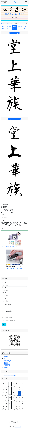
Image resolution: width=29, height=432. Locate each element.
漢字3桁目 (5, 293)
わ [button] (6, 412)
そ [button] (3, 393)
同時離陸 (20, 27)
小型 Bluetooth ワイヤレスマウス (15, 269)
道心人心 (3, 27)
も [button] (22, 402)
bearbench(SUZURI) (9, 375)
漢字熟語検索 (7, 360)
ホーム (2, 23)
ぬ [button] (6, 398)
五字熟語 (6, 367)
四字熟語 (4, 2)
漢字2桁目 (5, 287)
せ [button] (22, 388)
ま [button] (10, 402)
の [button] (13, 398)
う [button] (10, 383)
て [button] (16, 393)
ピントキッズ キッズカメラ (9, 246)
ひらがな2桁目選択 (7, 311)
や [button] (3, 407)
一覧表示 (8, 23)
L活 (5, 358)
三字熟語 (6, 364)
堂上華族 (14, 27)
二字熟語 (6, 362)
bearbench (18, 427)
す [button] (19, 388)
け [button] (6, 388)
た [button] (6, 393)
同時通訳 (9, 27)
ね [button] (10, 398)
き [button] (22, 383)
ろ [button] (3, 412)
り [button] (16, 407)
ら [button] (13, 407)
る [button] (19, 407)
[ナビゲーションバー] (26, 2)
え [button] (13, 383)
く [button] (3, 388)
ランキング (20, 422)
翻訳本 (6, 356)
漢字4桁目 (5, 298)
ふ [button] (22, 398)
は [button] (16, 398)
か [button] (19, 383)
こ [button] (10, 388)
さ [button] (13, 388)
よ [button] (10, 407)
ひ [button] (19, 398)
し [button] (16, 388)
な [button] (22, 393)
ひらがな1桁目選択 (7, 304)
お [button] (16, 383)
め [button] (19, 402)
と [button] (19, 393)
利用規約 (13, 422)
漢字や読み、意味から (8, 317)
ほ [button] (6, 402)
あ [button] (3, 383)
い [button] (6, 383)
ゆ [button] (6, 407)
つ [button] (13, 393)
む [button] (16, 402)
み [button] (13, 402)
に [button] (3, 398)
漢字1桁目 (5, 282)
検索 (4, 324)
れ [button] (22, 407)
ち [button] (10, 393)
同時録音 (25, 27)
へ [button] (3, 402)
